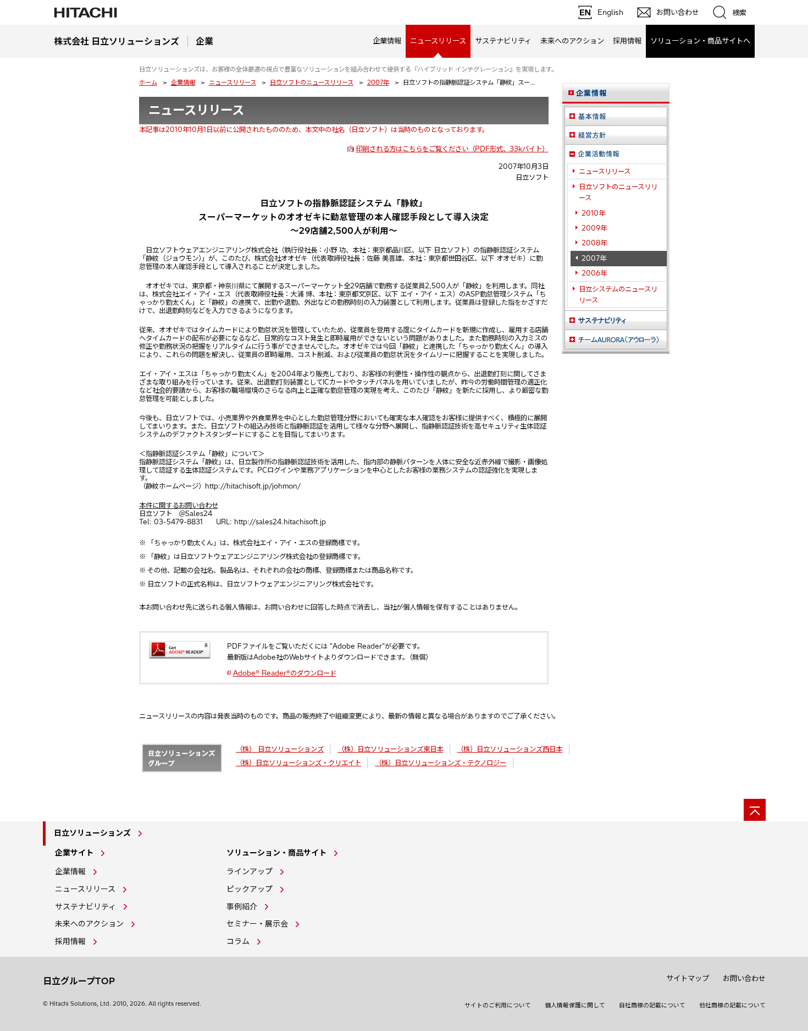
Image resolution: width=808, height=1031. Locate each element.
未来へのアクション (572, 40)
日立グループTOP (79, 980)
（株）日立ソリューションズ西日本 (509, 749)
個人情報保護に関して (575, 1005)
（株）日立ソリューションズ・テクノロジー (440, 763)
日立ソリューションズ (92, 833)
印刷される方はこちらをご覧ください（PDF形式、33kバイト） (452, 149)
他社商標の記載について (732, 1005)
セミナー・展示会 (257, 924)
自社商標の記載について (652, 1005)
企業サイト (74, 853)
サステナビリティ (503, 40)
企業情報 (387, 40)
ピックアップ (249, 889)
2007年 (378, 82)
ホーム (148, 82)
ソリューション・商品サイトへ (700, 40)
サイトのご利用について (497, 1005)
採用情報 (627, 40)
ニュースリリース (232, 82)
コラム (238, 941)
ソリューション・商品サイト (276, 853)
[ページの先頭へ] (755, 810)
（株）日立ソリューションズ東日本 (390, 749)
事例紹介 (241, 907)
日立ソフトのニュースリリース (311, 82)
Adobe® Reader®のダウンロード (284, 673)
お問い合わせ (744, 978)
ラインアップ (249, 871)
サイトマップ (687, 978)
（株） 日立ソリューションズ (280, 749)
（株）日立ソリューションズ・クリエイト (298, 763)
